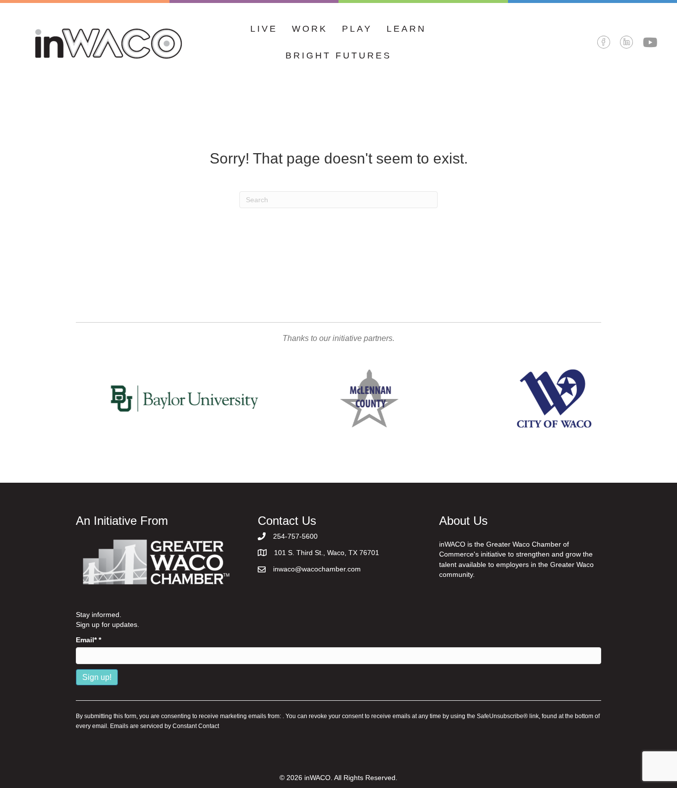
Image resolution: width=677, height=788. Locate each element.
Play (357, 29)
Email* (88, 640)
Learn (406, 29)
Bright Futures (338, 55)
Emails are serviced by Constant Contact (164, 726)
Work (310, 29)
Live (264, 29)
